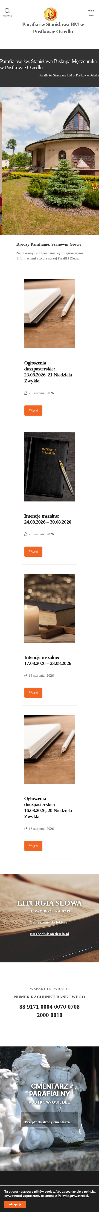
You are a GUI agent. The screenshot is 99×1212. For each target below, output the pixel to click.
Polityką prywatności (73, 1196)
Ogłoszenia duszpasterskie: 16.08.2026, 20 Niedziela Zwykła (48, 807)
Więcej (33, 410)
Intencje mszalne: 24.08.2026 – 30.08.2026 (47, 519)
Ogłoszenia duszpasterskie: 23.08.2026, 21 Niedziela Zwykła (48, 372)
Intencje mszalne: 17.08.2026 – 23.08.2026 (47, 660)
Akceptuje (15, 1204)
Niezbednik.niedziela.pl (49, 934)
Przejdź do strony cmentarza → (49, 1122)
